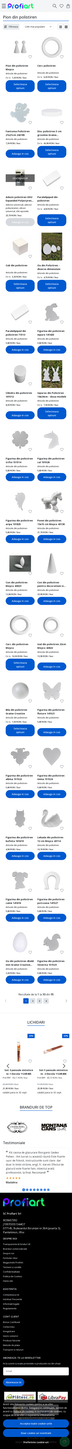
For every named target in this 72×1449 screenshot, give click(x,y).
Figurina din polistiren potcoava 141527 (50, 901)
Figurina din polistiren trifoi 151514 (19, 460)
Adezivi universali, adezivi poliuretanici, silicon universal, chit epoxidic (19, 208)
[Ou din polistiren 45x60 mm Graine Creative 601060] (20, 942)
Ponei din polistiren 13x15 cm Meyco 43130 (51, 522)
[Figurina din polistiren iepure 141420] (51, 312)
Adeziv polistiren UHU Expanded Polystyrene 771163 (19, 199)
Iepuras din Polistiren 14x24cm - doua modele (51, 394)
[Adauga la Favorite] (30, 57)
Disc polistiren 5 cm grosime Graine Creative (49, 134)
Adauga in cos (20, 153)
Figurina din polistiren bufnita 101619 (19, 839)
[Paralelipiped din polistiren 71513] (20, 312)
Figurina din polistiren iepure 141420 (50, 332)
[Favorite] (61, 6)
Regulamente (10, 1308)
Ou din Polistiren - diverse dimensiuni (48, 267)
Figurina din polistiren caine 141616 (19, 901)
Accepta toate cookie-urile (36, 1423)
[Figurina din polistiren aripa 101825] (20, 501)
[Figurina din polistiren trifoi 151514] (20, 439)
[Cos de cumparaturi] (68, 6)
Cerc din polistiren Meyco (17, 645)
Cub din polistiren (16, 265)
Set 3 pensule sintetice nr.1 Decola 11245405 (19, 1071)
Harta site (8, 1280)
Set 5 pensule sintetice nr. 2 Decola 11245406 (53, 1071)
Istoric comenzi (10, 1335)
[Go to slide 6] (41, 1190)
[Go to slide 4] (34, 1190)
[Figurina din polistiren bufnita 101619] (20, 818)
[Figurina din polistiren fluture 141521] (51, 691)
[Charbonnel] (17, 1133)
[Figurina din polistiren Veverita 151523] (51, 942)
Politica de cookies (23, 1411)
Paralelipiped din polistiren (47, 198)
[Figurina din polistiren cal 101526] (51, 439)
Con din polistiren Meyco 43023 (16, 584)
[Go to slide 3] (30, 1190)
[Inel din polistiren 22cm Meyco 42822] (51, 625)
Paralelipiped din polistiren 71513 (16, 332)
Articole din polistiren (16, 73)
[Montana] (54, 1133)
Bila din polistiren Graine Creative (16, 711)
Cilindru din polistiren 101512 (19, 394)
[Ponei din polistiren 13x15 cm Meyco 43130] (51, 501)
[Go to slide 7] (45, 1190)
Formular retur (10, 1258)
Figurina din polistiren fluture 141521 (50, 711)
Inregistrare (9, 1331)
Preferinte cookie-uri (36, 1442)
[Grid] (66, 27)
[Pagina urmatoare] (66, 1001)
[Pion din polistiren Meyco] (20, 46)
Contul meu (9, 1326)
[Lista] (60, 27)
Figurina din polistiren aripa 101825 (19, 522)
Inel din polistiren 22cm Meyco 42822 (51, 645)
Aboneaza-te (13, 1382)
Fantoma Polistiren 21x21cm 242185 (18, 133)
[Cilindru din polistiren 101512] (20, 374)
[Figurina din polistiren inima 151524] (51, 756)
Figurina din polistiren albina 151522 (19, 777)
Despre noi (8, 1253)
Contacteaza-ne (11, 1294)
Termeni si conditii (12, 1267)
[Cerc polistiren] (51, 46)
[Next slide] (64, 1066)
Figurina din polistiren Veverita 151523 (50, 962)
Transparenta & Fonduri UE (16, 1244)
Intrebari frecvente (12, 1299)
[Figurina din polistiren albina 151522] (20, 756)
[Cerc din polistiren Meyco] (20, 625)
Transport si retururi (13, 1349)
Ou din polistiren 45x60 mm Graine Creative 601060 (20, 963)
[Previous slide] (8, 1066)
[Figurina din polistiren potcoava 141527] (51, 880)
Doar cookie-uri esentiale (36, 1433)
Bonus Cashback (11, 1322)
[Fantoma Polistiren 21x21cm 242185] (20, 112)
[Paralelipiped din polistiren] (51, 178)
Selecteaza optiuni (20, 86)
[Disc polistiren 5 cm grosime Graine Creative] (51, 112)
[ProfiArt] (21, 6)
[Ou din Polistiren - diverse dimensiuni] (51, 246)
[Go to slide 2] (27, 1190)
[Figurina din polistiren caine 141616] (20, 880)
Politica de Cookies (12, 1276)
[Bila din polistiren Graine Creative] (20, 691)
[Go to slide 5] (38, 1190)
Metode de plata (11, 1345)
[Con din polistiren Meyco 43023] (20, 563)
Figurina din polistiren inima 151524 (50, 777)
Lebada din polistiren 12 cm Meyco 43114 (50, 839)
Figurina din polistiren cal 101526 (50, 460)
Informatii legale (11, 1303)
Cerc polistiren (46, 65)
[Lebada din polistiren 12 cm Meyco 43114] (51, 818)
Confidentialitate (11, 1271)
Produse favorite (11, 1340)
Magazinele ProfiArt (13, 1262)
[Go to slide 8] (48, 1190)
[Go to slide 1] (23, 1189)
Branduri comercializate (15, 1248)
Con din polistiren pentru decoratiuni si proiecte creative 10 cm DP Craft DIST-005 (50, 585)
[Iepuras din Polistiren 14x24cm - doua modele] (51, 374)
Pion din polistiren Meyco (17, 67)
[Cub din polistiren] (20, 246)
